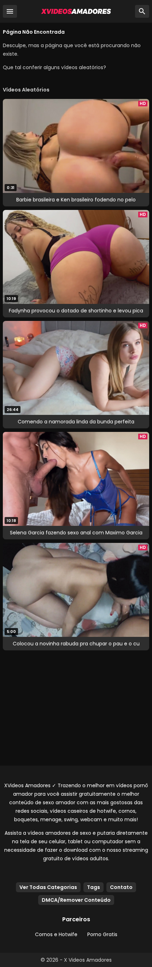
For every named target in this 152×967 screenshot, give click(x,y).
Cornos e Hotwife (56, 934)
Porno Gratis (102, 934)
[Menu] (10, 11)
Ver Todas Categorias (48, 887)
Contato (121, 887)
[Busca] (142, 11)
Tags (93, 887)
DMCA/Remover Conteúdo (76, 900)
